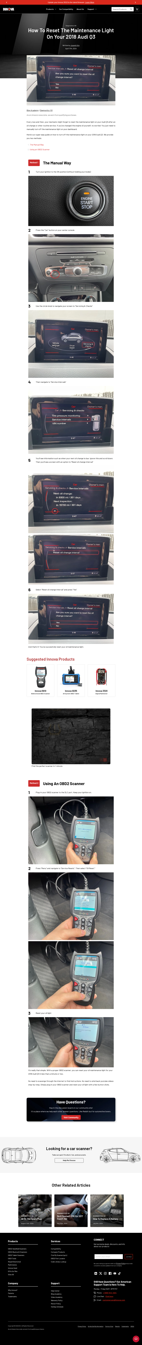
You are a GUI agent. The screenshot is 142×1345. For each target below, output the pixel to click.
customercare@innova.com (114, 1300)
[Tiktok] (119, 1273)
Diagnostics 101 (46, 110)
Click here (109, 1296)
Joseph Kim (75, 45)
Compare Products (58, 1252)
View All (11, 1274)
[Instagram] (105, 1273)
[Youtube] (115, 1273)
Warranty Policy (56, 1300)
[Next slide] (135, 2)
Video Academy (56, 1297)
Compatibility (56, 1249)
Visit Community (71, 1117)
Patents (11, 1293)
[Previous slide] (6, 2)
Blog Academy (32, 110)
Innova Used (12, 1268)
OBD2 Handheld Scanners (17, 1249)
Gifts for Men (12, 1271)
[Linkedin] (96, 1273)
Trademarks (12, 1296)
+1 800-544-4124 (109, 1293)
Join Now (129, 1256)
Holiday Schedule (57, 1307)
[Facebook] (110, 1273)
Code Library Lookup (58, 1262)
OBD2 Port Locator (58, 1258)
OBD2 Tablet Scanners (16, 1255)
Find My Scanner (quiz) (59, 1255)
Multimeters (12, 1265)
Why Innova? (12, 1290)
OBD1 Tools (12, 1258)
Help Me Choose (69, 1160)
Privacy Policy (120, 1263)
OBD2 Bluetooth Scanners (17, 1252)
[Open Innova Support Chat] (136, 1339)
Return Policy (56, 1304)
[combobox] (122, 9)
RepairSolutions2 (14, 1262)
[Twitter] (100, 1273)
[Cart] (137, 9)
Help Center (55, 1291)
